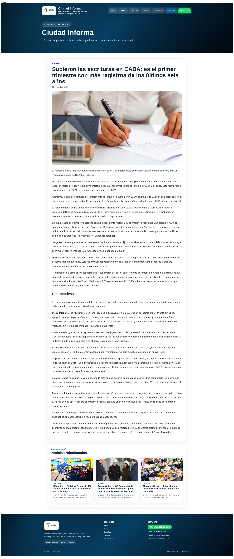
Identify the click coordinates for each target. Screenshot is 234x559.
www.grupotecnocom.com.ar (159, 538)
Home (113, 11)
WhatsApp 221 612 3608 (160, 527)
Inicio (106, 526)
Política (123, 11)
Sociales (134, 11)
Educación (158, 11)
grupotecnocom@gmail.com (158, 535)
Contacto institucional (157, 532)
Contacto (171, 11)
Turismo (146, 11)
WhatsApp (184, 11)
